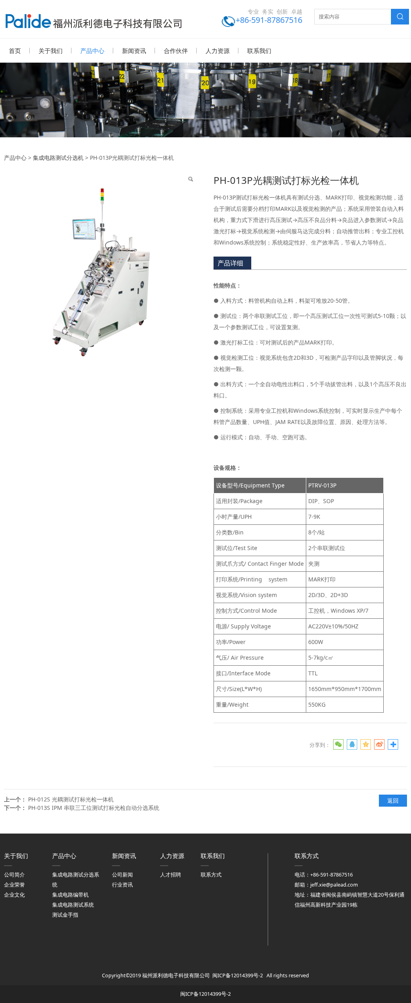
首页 (15, 51)
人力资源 (218, 51)
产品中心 (92, 51)
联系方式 (211, 874)
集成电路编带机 (70, 894)
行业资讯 (122, 884)
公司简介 (14, 874)
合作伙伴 (176, 51)
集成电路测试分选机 (58, 157)
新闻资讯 (134, 51)
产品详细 (230, 263)
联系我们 (259, 51)
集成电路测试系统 (73, 904)
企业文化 (14, 894)
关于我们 (51, 51)
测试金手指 (65, 914)
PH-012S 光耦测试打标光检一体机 (71, 799)
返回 (393, 800)
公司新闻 (122, 874)
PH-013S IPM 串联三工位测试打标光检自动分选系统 (93, 807)
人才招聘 (170, 874)
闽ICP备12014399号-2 (237, 975)
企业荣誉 (14, 884)
